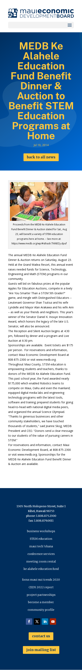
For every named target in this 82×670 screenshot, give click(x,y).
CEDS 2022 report (41, 587)
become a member (41, 602)
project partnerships (41, 595)
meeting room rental (41, 561)
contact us (41, 636)
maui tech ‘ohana (41, 546)
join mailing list (41, 650)
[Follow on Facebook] (29, 621)
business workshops (41, 531)
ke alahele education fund (41, 569)
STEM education (41, 539)
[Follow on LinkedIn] (45, 621)
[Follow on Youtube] (53, 621)
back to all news (41, 157)
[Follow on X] (37, 621)
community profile (41, 610)
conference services (41, 554)
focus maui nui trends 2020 (41, 579)
